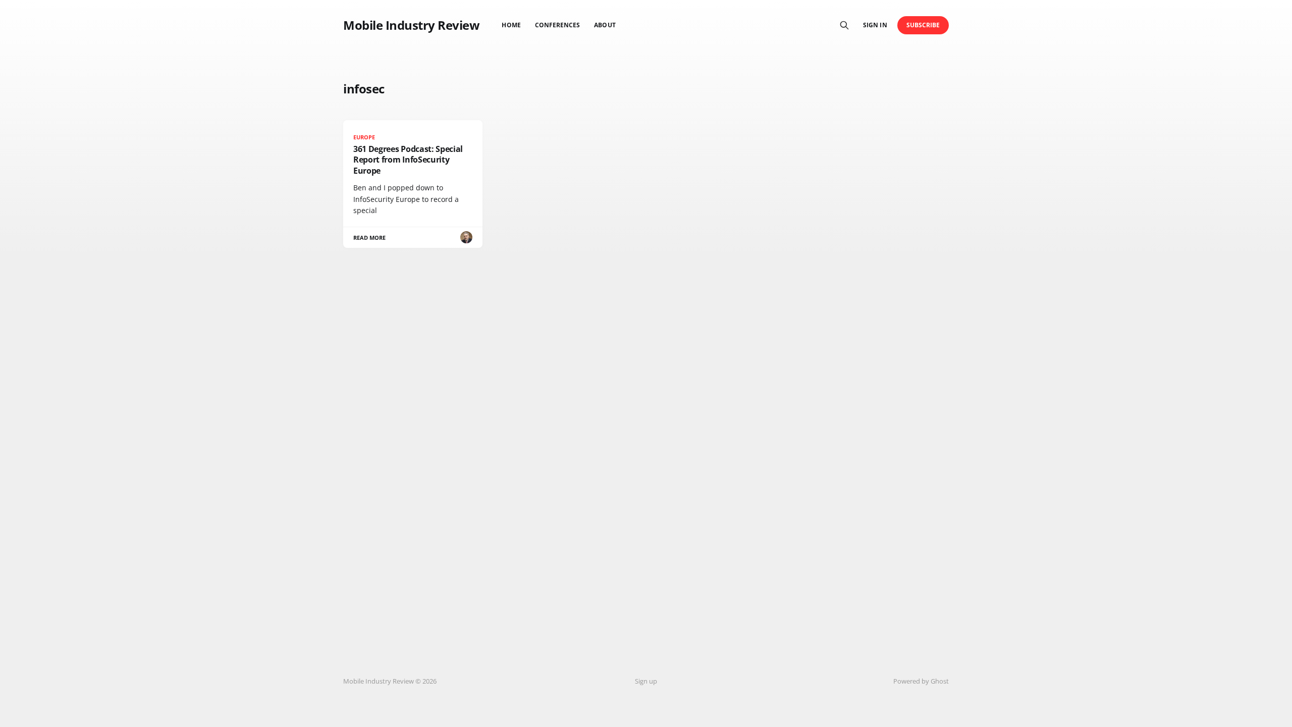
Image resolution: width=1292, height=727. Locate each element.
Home (511, 25)
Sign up (646, 681)
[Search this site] (844, 25)
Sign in (875, 25)
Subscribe (923, 25)
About (604, 25)
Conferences (557, 25)
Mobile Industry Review (411, 25)
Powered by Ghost (921, 681)
